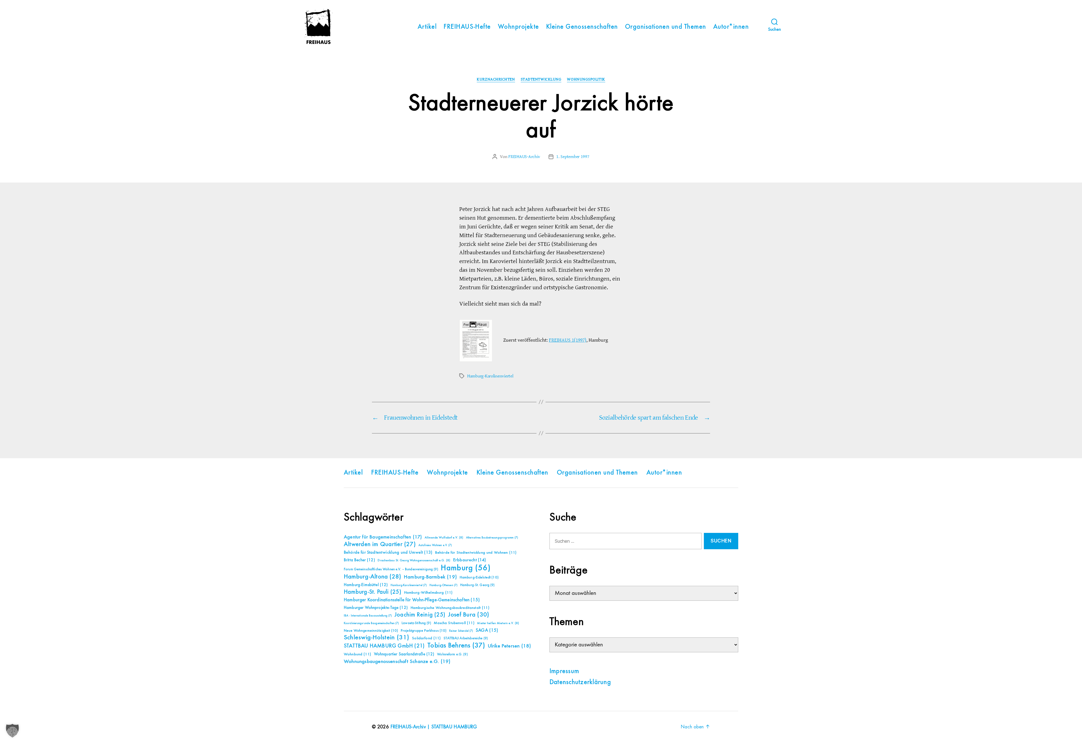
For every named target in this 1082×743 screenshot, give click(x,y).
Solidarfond (426, 638)
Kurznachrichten (496, 79)
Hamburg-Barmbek (430, 577)
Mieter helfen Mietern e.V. (498, 623)
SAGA (487, 630)
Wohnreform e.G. (452, 654)
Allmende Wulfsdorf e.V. (444, 537)
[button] (12, 730)
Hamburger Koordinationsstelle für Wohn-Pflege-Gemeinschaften (412, 600)
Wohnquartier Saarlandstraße (404, 654)
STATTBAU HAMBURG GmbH (384, 646)
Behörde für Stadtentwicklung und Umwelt (388, 552)
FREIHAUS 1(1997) (567, 340)
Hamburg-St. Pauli (372, 592)
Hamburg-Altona (372, 576)
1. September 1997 (572, 156)
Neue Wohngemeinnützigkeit (371, 631)
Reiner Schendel (461, 630)
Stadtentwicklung (541, 79)
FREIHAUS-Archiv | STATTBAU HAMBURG (434, 726)
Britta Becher (359, 560)
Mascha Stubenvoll (454, 623)
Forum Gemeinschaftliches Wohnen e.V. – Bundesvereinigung (391, 569)
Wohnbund (357, 654)
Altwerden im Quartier (380, 544)
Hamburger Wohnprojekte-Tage (376, 608)
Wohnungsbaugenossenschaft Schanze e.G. (397, 661)
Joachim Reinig (419, 615)
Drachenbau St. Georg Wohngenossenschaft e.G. (414, 560)
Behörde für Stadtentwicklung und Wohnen (475, 553)
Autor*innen (731, 27)
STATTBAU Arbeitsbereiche (466, 638)
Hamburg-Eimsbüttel (366, 585)
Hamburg (466, 568)
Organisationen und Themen (665, 27)
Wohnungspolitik (586, 79)
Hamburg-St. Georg (477, 585)
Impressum (564, 671)
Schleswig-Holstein (376, 637)
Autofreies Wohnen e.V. (435, 545)
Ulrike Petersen (509, 646)
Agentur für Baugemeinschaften (383, 537)
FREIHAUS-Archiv (524, 156)
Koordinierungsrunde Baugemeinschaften (371, 623)
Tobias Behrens (456, 645)
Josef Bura (468, 614)
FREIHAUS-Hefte (467, 27)
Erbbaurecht (469, 560)
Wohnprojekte (518, 27)
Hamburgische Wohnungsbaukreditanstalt (450, 608)
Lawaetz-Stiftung (416, 623)
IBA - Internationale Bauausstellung (368, 615)
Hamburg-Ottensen (443, 585)
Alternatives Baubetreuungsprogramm (492, 537)
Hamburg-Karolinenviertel (490, 376)
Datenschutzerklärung (580, 682)
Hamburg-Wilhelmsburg (428, 593)
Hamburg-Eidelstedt (479, 577)
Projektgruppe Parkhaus (424, 631)
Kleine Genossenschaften (582, 27)
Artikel (427, 27)
